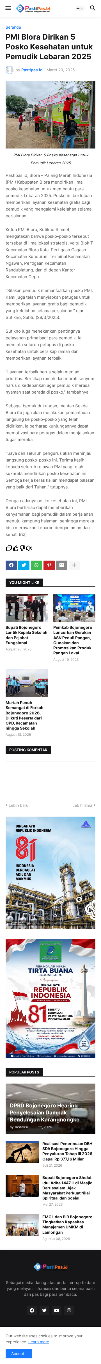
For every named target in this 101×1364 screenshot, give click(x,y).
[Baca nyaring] (29, 548)
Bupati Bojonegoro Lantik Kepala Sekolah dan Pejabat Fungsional (26, 635)
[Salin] (9, 548)
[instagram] (69, 1310)
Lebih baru (18, 805)
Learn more (38, 1341)
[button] (7, 8)
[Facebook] (11, 565)
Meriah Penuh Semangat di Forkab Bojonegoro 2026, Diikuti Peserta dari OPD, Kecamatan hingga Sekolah (24, 715)
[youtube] (56, 1310)
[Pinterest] (49, 565)
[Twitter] (23, 565)
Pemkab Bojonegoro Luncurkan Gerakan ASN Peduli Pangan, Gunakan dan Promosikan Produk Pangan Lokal (72, 640)
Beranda (13, 27)
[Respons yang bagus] (15, 548)
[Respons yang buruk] (22, 548)
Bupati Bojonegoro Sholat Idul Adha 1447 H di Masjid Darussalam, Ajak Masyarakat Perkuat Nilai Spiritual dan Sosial (67, 1187)
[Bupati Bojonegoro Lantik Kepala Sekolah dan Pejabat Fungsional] (27, 608)
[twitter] (44, 1310)
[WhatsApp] (36, 565)
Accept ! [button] (19, 1353)
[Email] (61, 565)
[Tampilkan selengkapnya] (74, 565)
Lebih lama (82, 805)
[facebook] (32, 1310)
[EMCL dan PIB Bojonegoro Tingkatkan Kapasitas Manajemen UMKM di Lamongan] (22, 1225)
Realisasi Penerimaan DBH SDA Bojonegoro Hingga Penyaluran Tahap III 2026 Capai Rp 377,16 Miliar (67, 1151)
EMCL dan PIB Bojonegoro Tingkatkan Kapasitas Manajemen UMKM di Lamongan (67, 1224)
